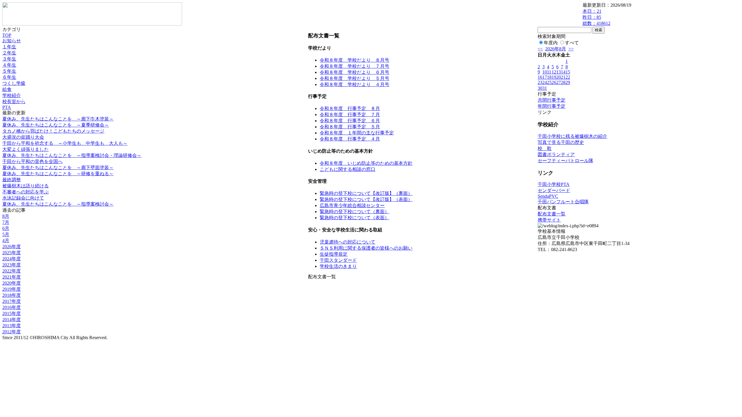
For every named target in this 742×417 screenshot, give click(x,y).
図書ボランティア (556, 154)
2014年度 (11, 319)
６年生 (9, 77)
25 (549, 82)
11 (549, 72)
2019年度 (11, 289)
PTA (6, 107)
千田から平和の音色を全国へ (32, 161)
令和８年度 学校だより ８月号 (354, 60)
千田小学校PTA (554, 184)
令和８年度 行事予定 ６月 (350, 120)
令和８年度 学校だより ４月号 (354, 84)
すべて (572, 42)
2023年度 (11, 264)
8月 (5, 216)
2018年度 (11, 295)
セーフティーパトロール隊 (565, 160)
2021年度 (11, 277)
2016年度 (11, 307)
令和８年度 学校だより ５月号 (354, 78)
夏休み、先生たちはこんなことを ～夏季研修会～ (55, 124)
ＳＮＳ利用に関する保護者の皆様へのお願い (366, 248)
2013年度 (11, 325)
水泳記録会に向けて (23, 197)
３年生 (9, 58)
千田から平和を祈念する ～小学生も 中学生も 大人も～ (65, 143)
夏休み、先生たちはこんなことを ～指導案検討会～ (58, 204)
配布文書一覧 (551, 213)
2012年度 (11, 331)
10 (544, 72)
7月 (5, 222)
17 (544, 77)
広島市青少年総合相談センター (352, 205)
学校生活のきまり (338, 266)
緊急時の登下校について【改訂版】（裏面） (366, 193)
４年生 (9, 65)
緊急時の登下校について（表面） (354, 217)
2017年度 (11, 301)
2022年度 (11, 270)
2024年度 (11, 258)
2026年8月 (555, 48)
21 (563, 77)
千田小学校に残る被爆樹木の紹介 (572, 136)
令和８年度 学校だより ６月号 (354, 72)
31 (544, 88)
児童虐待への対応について (347, 241)
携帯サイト (549, 219)
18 (549, 77)
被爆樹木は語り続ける (25, 185)
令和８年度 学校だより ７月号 (354, 66)
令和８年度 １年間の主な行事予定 (357, 132)
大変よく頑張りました (25, 149)
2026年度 (11, 246)
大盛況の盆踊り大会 (23, 137)
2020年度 (11, 283)
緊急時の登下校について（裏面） (354, 211)
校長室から (14, 101)
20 (558, 77)
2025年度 (11, 252)
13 (558, 72)
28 (563, 82)
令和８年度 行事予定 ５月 (350, 126)
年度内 (551, 42)
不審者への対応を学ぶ (25, 191)
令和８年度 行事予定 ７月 (350, 114)
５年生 (9, 71)
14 (563, 72)
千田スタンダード (338, 260)
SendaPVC (548, 196)
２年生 (9, 52)
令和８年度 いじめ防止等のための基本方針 (366, 163)
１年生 (9, 46)
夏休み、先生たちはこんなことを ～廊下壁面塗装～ (58, 167)
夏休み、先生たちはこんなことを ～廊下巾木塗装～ (58, 118)
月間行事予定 (551, 100)
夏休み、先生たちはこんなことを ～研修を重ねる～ (58, 173)
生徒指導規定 (334, 254)
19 (554, 77)
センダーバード (554, 190)
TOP (6, 35)
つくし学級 (14, 83)
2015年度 (11, 313)
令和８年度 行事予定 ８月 (350, 108)
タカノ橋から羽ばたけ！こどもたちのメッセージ (53, 131)
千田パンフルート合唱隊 (563, 201)
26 (554, 82)
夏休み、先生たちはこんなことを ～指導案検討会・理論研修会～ (71, 155)
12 (554, 72)
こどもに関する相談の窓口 (347, 169)
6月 (5, 228)
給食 (7, 89)
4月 (5, 240)
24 (544, 82)
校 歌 (545, 148)
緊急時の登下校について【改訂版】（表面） (366, 199)
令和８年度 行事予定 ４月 (350, 138)
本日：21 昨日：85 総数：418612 (596, 17)
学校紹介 (11, 95)
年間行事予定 (551, 106)
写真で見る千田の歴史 (561, 142)
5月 (5, 234)
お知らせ (11, 40)
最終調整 (11, 179)
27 (558, 82)
